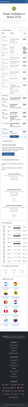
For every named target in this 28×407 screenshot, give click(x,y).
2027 (21, 136)
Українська (15, 397)
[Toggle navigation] (26, 1)
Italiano (21, 387)
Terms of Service (14, 371)
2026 (14, 136)
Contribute (14, 350)
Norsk (15, 390)
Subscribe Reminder (8, 154)
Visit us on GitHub (14, 345)
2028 (25, 136)
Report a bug (14, 348)
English (6, 384)
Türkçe (23, 394)
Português (6, 394)
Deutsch (14, 384)
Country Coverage (14, 365)
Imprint (14, 374)
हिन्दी (15, 387)
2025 (7, 136)
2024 (3, 136)
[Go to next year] (24, 30)
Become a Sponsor (14, 353)
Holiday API (14, 360)
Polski (22, 390)
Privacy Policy (14, 376)
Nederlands (7, 390)
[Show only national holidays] (20, 30)
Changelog (14, 362)
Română (15, 394)
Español (22, 384)
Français (8, 387)
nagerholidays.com (18, 404)
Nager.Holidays (5, 1)
